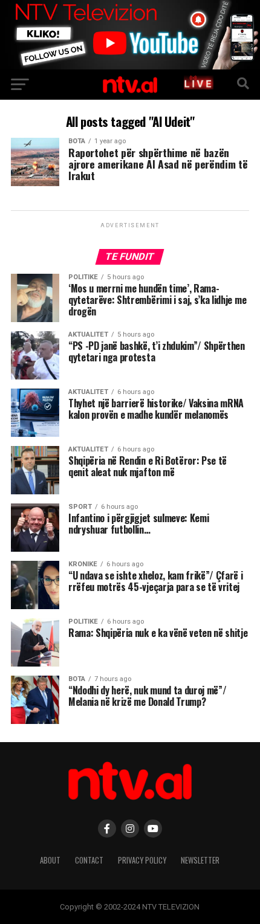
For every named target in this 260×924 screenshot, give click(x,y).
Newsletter (200, 860)
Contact (89, 860)
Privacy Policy (142, 860)
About (50, 860)
